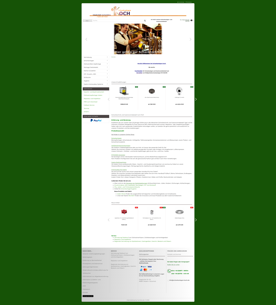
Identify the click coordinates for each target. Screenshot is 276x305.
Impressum (86, 289)
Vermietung (88, 57)
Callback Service (89, 105)
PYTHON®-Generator (118, 155)
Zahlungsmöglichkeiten (90, 267)
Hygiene (86, 81)
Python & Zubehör (90, 71)
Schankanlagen (89, 60)
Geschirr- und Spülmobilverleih (94, 92)
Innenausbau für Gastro (119, 169)
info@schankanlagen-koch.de (179, 280)
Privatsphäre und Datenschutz (92, 263)
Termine (86, 108)
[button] (86, 39)
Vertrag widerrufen (88, 296)
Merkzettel (189, 2)
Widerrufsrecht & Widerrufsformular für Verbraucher (95, 271)
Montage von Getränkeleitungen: (137, 183)
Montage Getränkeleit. (91, 67)
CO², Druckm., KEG (90, 74)
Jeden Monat (121, 194)
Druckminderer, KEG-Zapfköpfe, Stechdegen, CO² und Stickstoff (135, 185)
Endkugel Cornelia (179, 97)
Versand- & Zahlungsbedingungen (94, 254)
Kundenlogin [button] (181, 2)
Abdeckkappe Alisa (179, 218)
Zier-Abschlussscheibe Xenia (152, 97)
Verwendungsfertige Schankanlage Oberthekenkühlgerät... (124, 98)
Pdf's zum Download (90, 102)
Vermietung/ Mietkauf (121, 237)
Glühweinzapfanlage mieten (93, 95)
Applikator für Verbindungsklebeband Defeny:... (124, 218)
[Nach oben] (272, 302)
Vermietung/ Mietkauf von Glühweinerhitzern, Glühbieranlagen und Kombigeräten (122, 255)
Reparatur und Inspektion (122, 239)
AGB (84, 286)
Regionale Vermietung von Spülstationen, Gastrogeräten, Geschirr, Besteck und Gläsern (142, 241)
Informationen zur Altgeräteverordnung (95, 276)
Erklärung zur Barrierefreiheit (92, 260)
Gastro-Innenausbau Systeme (93, 84)
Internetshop (131, 300)
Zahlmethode (143, 263)
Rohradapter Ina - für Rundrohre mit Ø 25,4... (152, 218)
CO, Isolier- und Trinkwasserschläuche (127, 187)
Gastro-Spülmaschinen (118, 162)
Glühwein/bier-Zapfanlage (92, 64)
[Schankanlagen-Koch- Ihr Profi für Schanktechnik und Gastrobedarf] (138, 11)
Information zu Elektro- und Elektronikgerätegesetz (92, 281)
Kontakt (85, 292)
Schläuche (87, 77)
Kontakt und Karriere (174, 254)
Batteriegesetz (87, 257)
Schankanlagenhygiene (128, 189)
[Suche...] (145, 20)
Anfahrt (86, 111)
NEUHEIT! (131, 195)
